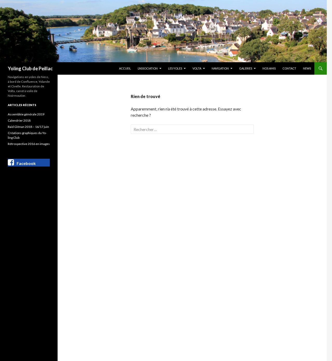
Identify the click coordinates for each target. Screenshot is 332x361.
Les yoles (175, 68)
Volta (196, 68)
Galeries (245, 68)
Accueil (125, 68)
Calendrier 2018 (19, 120)
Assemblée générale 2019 (26, 114)
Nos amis (269, 68)
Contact (289, 68)
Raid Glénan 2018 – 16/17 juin (28, 127)
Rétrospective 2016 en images (29, 144)
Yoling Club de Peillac (30, 68)
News (307, 68)
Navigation (220, 68)
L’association (148, 68)
